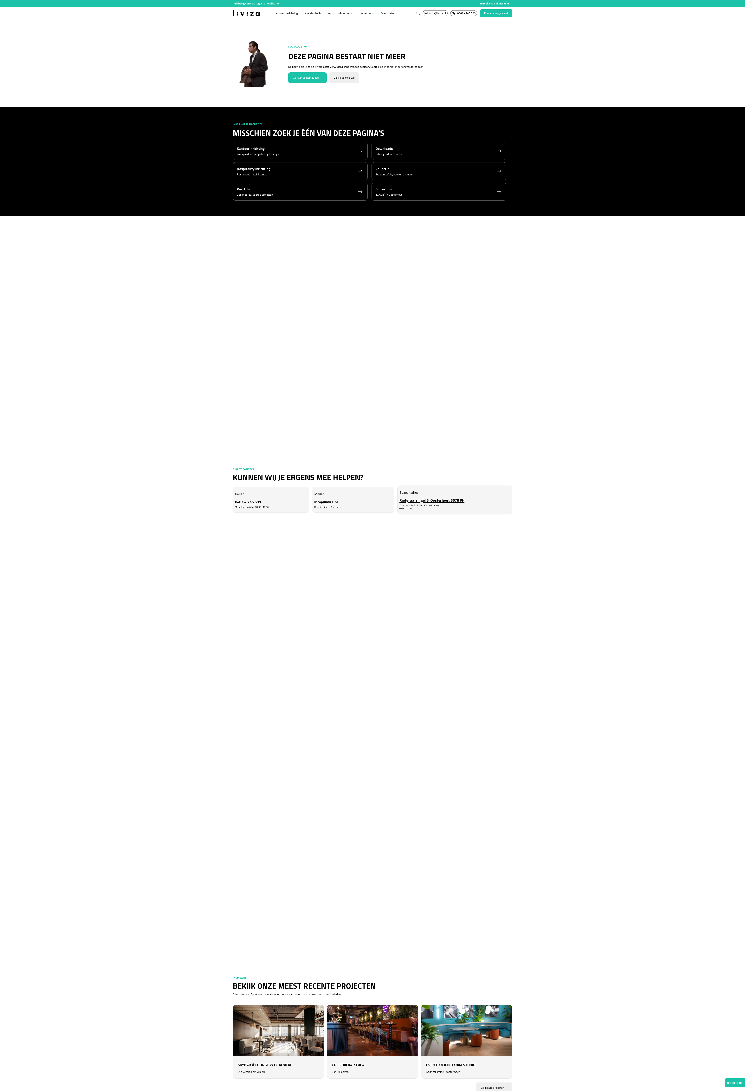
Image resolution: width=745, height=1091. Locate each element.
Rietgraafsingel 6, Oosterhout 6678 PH (431, 500)
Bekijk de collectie (344, 77)
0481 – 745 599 (248, 502)
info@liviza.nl (326, 502)
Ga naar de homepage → (307, 77)
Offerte (734, 1083)
